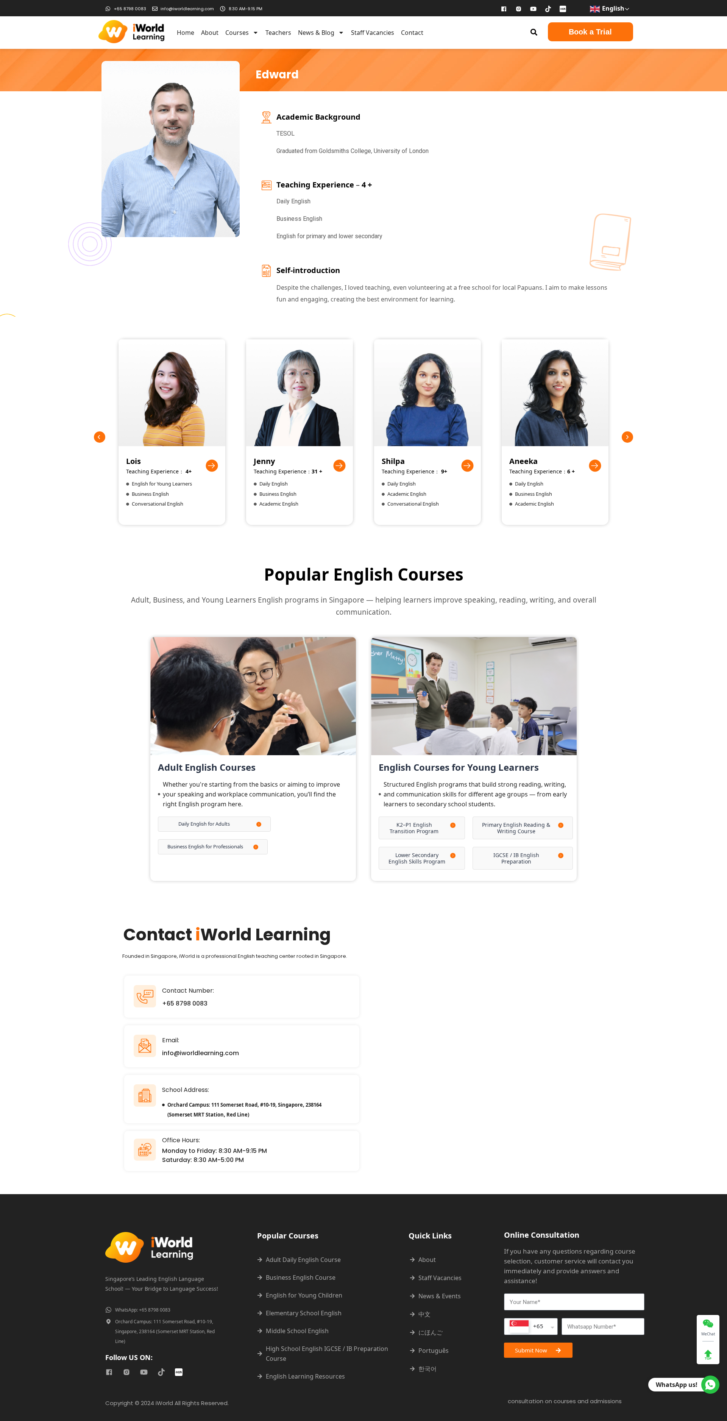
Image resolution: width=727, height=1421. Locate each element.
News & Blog (316, 32)
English (612, 8)
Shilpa (393, 461)
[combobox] (531, 1326)
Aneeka (523, 461)
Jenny (264, 461)
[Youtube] (533, 8)
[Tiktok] (548, 8)
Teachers (278, 32)
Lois (133, 461)
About (209, 32)
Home (185, 32)
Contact (412, 32)
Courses (237, 32)
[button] (534, 32)
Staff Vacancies (372, 32)
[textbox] (526, 1326)
